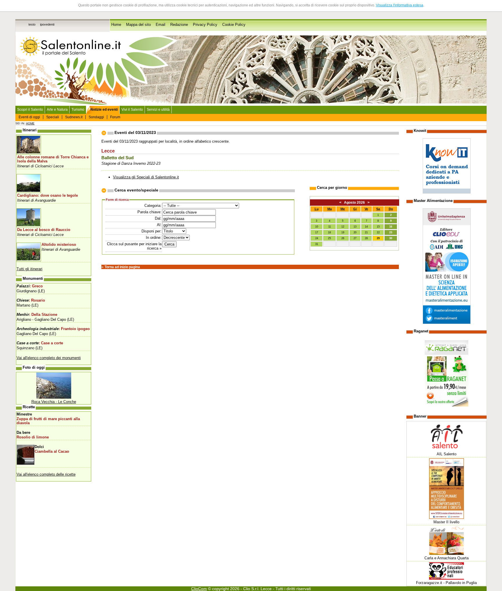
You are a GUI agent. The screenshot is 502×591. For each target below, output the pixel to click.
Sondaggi (96, 117)
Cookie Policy (233, 25)
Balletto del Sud (117, 157)
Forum (115, 117)
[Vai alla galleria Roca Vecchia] (53, 397)
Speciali (52, 117)
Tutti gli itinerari (29, 269)
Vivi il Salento (132, 110)
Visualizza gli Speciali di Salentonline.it (146, 177)
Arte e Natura (57, 110)
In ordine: (154, 237)
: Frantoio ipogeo (53, 329)
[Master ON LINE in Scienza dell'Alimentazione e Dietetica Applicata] (447, 322)
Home (116, 25)
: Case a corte (40, 343)
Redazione (179, 25)
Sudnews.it (74, 117)
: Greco (30, 286)
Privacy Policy (205, 25)
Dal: (158, 218)
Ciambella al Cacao (52, 451)
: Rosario (31, 300)
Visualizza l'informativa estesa (399, 5)
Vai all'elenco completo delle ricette (46, 474)
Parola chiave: (149, 212)
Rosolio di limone (33, 437)
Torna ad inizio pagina (122, 267)
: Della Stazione (37, 315)
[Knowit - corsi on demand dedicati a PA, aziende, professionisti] (447, 192)
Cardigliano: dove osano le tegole (47, 196)
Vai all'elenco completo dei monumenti (49, 358)
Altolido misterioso (59, 245)
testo (31, 24)
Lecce (108, 150)
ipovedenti (47, 24)
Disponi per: (151, 231)
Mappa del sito (138, 25)
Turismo (77, 110)
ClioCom (199, 588)
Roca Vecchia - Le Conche (53, 402)
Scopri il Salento (30, 110)
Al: (159, 225)
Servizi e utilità (158, 110)
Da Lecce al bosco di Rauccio (43, 230)
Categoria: (153, 205)
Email (160, 25)
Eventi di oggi (29, 117)
